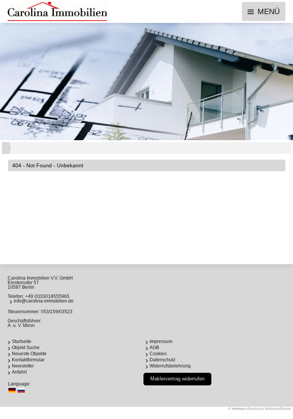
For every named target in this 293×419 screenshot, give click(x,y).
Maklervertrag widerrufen (177, 379)
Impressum (161, 341)
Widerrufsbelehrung (170, 366)
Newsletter (23, 366)
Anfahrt (19, 372)
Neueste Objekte (29, 353)
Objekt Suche (26, 347)
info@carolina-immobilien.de (44, 301)
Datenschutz (162, 359)
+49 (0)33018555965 (47, 296)
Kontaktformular (28, 359)
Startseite (21, 341)
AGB (154, 347)
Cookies (158, 353)
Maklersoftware (278, 408)
